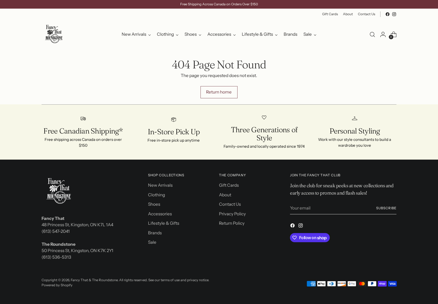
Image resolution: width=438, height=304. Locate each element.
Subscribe (386, 208)
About (225, 194)
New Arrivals (160, 185)
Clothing (156, 194)
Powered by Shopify (57, 285)
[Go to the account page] (383, 34)
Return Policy (232, 223)
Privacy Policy (232, 213)
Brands (155, 232)
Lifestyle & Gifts (163, 223)
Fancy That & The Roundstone (94, 280)
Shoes (154, 204)
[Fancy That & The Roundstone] (54, 34)
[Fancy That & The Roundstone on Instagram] (394, 14)
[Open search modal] (372, 34)
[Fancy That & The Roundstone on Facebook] (387, 14)
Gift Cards (229, 185)
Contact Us (230, 204)
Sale (152, 242)
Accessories (160, 213)
